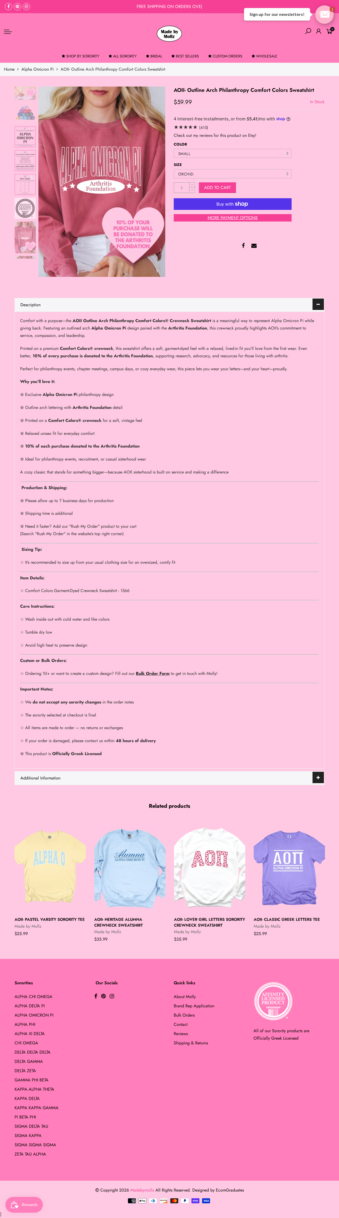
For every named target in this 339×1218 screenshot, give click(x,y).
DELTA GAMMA (29, 1061)
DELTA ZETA (25, 1071)
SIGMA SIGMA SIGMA (35, 1145)
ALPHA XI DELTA (30, 1034)
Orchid (185, 174)
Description (30, 305)
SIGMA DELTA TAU (31, 1126)
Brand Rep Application (194, 1006)
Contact (181, 1024)
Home (9, 69)
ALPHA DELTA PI (30, 1006)
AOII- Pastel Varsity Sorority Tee (50, 919)
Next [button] (152, 181)
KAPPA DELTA (27, 1098)
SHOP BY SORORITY (82, 56)
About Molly (185, 997)
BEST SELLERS (187, 56)
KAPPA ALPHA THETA (34, 1089)
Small (184, 154)
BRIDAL (156, 56)
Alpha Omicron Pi (37, 69)
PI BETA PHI (25, 1117)
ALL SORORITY (125, 56)
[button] (324, 14)
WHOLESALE (266, 56)
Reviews (181, 1034)
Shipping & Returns (191, 1043)
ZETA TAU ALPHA (30, 1154)
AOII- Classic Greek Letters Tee (287, 919)
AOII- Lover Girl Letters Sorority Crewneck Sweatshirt (209, 922)
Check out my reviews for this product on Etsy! (215, 135)
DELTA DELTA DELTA (33, 1052)
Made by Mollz (28, 926)
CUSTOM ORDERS (227, 56)
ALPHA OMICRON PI (34, 1015)
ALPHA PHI (25, 1024)
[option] (101, 182)
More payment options (233, 218)
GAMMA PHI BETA (31, 1080)
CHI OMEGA (26, 1043)
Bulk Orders (184, 1015)
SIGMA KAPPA (28, 1136)
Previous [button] (51, 181)
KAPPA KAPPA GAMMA (37, 1108)
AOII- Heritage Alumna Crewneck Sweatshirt (118, 922)
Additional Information (40, 778)
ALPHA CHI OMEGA (33, 997)
